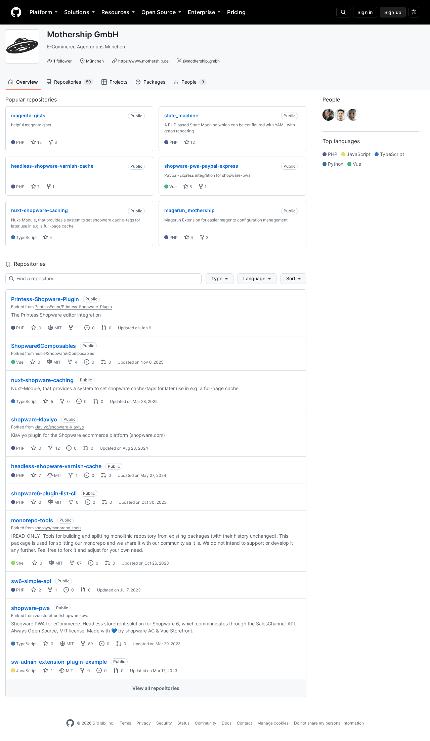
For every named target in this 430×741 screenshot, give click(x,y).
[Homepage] (16, 12)
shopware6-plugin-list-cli (44, 493)
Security (164, 723)
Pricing (236, 12)
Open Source (158, 12)
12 (192, 142)
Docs (226, 723)
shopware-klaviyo (34, 419)
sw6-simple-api (31, 581)
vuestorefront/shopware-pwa (62, 615)
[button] (219, 278)
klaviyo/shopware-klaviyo (59, 426)
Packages (154, 82)
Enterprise (201, 12)
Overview (27, 82)
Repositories (72, 82)
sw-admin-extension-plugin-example (59, 661)
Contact (244, 723)
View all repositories (155, 688)
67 (79, 563)
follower (62, 61)
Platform (41, 12)
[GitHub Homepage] (70, 723)
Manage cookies (273, 723)
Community (205, 723)
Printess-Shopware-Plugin (45, 299)
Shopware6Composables (43, 345)
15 (39, 142)
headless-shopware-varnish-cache (56, 466)
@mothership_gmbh (201, 61)
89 (90, 643)
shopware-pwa (30, 608)
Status (183, 723)
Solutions (76, 12)
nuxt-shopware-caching (42, 380)
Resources (115, 12)
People (192, 82)
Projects (118, 82)
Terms (125, 723)
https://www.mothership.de (143, 61)
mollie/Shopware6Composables (64, 353)
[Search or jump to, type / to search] (343, 12)
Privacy (143, 723)
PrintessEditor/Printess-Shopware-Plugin (73, 306)
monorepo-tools (32, 520)
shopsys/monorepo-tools (58, 527)
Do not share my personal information (329, 723)
